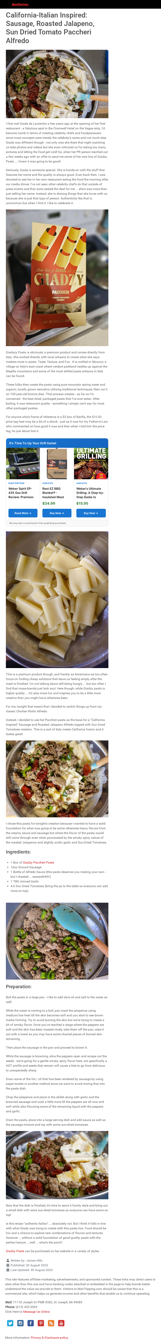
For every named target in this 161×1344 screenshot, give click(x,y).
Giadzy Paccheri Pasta (38, 862)
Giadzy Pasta (15, 1251)
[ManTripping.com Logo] (20, 4)
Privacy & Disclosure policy (49, 1337)
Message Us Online (36, 1312)
